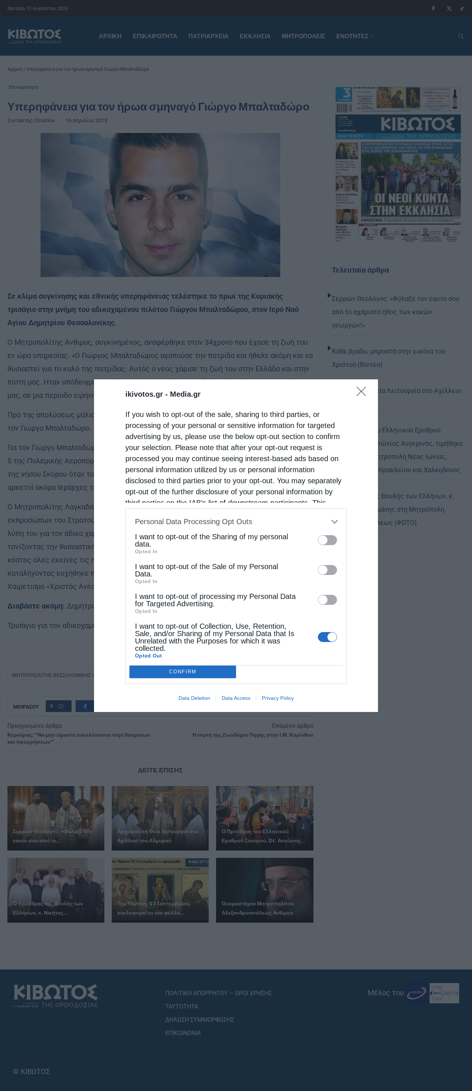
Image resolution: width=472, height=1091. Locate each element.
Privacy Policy (278, 698)
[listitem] (236, 522)
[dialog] (236, 545)
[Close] (364, 394)
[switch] (327, 540)
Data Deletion (194, 698)
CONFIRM (183, 671)
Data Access (236, 698)
